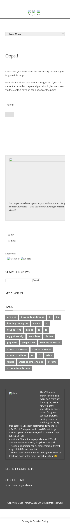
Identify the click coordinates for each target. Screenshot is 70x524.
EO (46, 323)
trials (49, 355)
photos (49, 336)
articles (11, 317)
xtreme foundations (18, 368)
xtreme (52, 361)
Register (12, 240)
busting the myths (17, 323)
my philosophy (15, 336)
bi (50, 317)
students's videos (17, 349)
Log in (11, 234)
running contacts (50, 342)
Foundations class (18, 206)
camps (37, 323)
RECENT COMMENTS (19, 469)
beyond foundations (32, 317)
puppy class (28, 342)
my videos (34, 336)
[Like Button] (9, 114)
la (39, 329)
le (46, 329)
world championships (31, 361)
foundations (14, 329)
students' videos (41, 349)
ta (32, 355)
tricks (10, 361)
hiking (29, 329)
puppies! (12, 342)
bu (57, 317)
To (39, 355)
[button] (14, 258)
